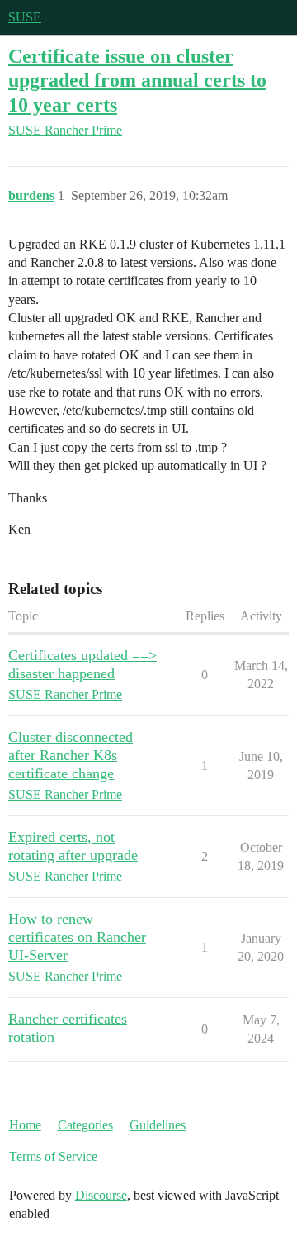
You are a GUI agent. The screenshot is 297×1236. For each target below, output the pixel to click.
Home (25, 1125)
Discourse (101, 1195)
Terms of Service (53, 1156)
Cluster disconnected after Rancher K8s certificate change (70, 755)
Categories (85, 1125)
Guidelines (158, 1125)
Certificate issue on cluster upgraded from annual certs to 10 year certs (137, 80)
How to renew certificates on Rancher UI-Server (77, 936)
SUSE (24, 17)
